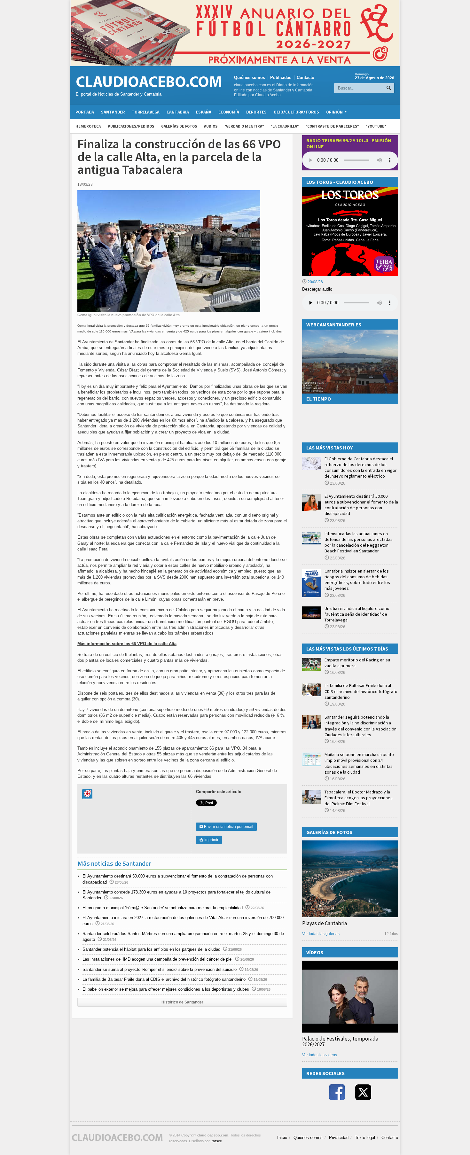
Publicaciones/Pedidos (131, 126)
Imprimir (209, 840)
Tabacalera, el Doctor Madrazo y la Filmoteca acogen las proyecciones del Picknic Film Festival (359, 797)
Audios (210, 126)
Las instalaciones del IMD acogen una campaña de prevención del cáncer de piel (157, 959)
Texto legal (365, 1137)
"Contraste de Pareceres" (332, 126)
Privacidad (339, 1137)
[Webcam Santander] (350, 332)
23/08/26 (337, 483)
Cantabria (178, 112)
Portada (84, 112)
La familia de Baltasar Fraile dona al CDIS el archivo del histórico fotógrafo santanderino (164, 979)
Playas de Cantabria (324, 923)
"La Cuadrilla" (285, 126)
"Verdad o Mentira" (244, 126)
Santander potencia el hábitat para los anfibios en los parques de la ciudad (151, 949)
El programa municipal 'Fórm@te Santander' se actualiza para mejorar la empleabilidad (162, 907)
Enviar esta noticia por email (226, 826)
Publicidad (281, 77)
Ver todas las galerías (321, 934)
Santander (113, 112)
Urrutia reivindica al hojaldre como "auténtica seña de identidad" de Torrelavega (357, 614)
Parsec (216, 1141)
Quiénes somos (249, 77)
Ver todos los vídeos (319, 1055)
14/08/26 (337, 810)
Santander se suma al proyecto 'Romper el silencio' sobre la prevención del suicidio (159, 969)
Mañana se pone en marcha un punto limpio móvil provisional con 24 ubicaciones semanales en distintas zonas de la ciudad (359, 763)
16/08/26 (337, 672)
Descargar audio (317, 289)
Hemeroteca (88, 126)
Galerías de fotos (179, 126)
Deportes (256, 112)
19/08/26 (337, 704)
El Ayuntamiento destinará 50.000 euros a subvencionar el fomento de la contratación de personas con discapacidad (361, 505)
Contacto (305, 77)
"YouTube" (376, 126)
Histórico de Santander (182, 1002)
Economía (228, 112)
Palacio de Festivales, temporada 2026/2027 (340, 1041)
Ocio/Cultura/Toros (296, 112)
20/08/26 (315, 282)
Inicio (282, 1137)
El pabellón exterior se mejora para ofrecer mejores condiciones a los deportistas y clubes (165, 989)
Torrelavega (146, 112)
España (203, 112)
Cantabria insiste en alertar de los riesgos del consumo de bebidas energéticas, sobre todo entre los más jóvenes (357, 579)
